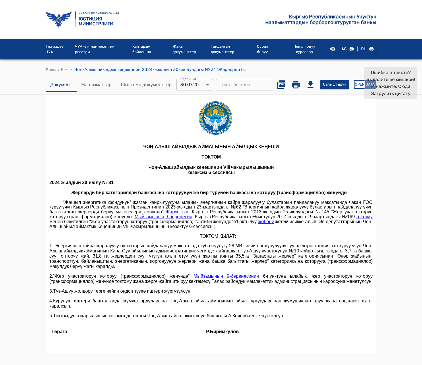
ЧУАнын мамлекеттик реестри (94, 49)
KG (344, 49)
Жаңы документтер (184, 49)
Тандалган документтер (222, 49)
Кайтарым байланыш (141, 49)
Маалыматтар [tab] (96, 84)
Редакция (188, 79)
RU (364, 49)
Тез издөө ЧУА (54, 49)
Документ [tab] (61, 84)
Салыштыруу (334, 84)
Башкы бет (57, 69)
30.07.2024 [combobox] (192, 84)
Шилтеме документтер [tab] (146, 84)
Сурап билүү (262, 49)
